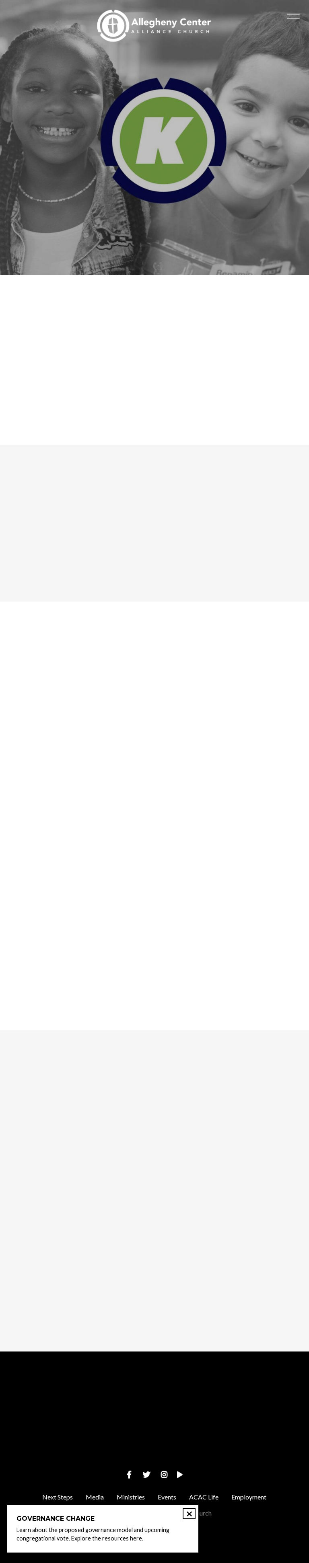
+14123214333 (115, 1441)
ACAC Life (203, 1497)
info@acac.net (39, 1441)
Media (95, 1497)
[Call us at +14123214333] (116, 1396)
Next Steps (57, 1497)
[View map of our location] (193, 1396)
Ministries (131, 1497)
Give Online (270, 1441)
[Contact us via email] (38, 1396)
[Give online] (270, 1396)
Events (167, 1497)
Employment (248, 1497)
